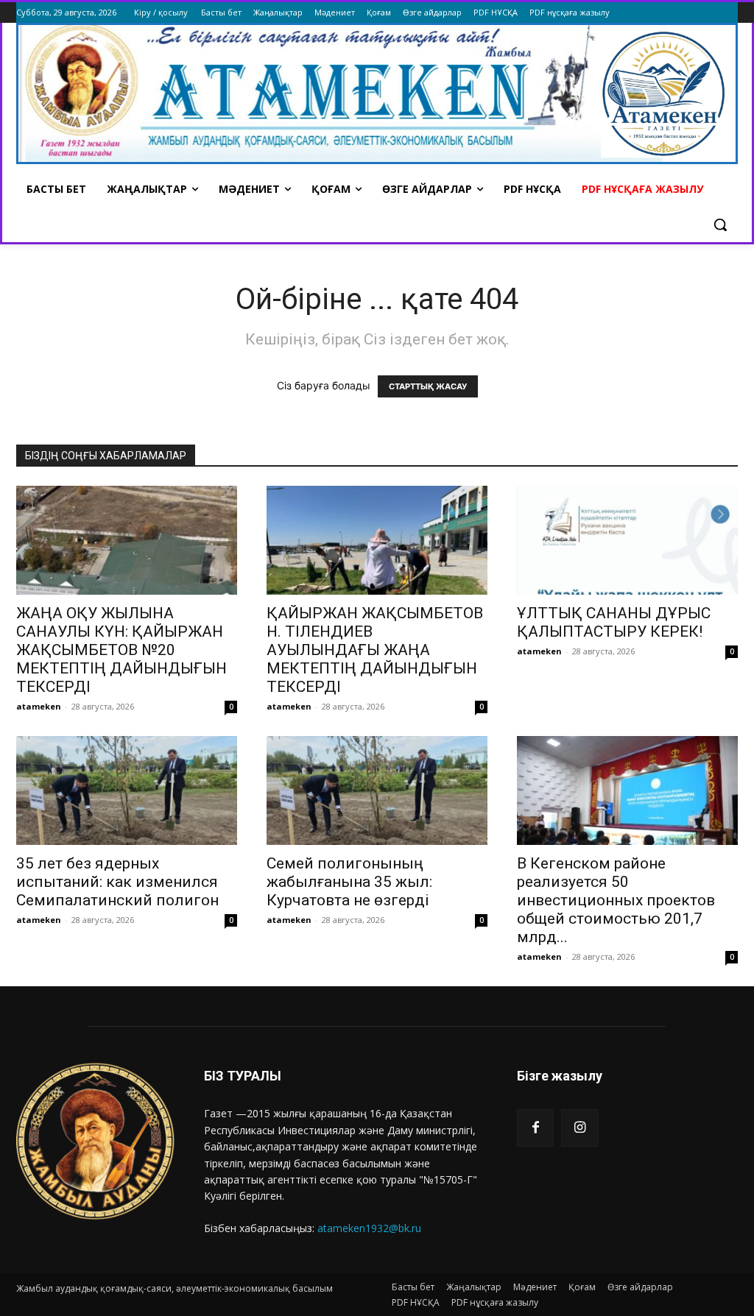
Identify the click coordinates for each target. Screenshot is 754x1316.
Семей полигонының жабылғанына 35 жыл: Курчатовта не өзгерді (349, 882)
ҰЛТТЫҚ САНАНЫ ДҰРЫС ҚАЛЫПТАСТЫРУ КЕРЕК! (614, 622)
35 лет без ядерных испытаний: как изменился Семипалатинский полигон (117, 882)
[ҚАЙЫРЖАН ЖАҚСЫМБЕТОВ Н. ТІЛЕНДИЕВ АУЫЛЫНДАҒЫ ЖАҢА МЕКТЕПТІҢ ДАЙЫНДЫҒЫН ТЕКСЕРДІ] (377, 540)
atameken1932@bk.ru (369, 1228)
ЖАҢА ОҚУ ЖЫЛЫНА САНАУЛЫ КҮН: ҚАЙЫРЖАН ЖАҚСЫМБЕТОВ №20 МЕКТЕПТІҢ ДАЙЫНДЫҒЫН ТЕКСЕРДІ (121, 650)
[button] (720, 224)
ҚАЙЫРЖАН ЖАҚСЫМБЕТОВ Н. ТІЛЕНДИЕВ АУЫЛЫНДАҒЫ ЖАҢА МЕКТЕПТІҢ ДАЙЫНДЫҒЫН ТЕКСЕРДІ (375, 650)
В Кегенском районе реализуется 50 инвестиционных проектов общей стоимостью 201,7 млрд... (616, 900)
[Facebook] (535, 1127)
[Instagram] (579, 1127)
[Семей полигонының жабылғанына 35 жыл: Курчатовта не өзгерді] (377, 790)
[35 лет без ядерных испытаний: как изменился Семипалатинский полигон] (126, 790)
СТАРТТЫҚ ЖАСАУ (428, 386)
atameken (38, 706)
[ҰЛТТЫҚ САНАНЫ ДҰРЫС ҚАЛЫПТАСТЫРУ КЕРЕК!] (627, 540)
